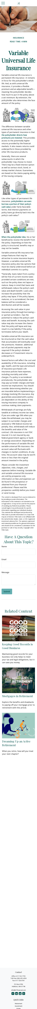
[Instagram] (23, 993)
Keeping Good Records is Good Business (17, 646)
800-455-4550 (22, 978)
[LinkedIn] (16, 993)
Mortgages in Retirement (17, 696)
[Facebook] (13, 993)
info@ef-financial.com (18, 990)
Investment (18, 1006)
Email (4, 559)
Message (5, 572)
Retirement (18, 1004)
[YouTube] (20, 993)
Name (4, 546)
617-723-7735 (20, 976)
